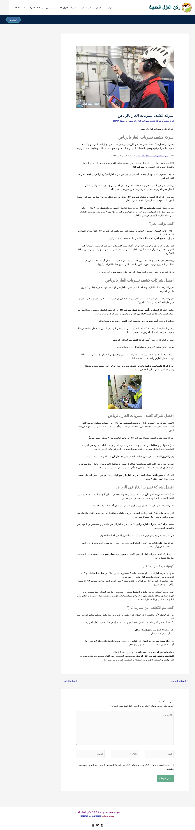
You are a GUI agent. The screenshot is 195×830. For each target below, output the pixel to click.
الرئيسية (108, 7)
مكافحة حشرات (35, 7)
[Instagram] (93, 825)
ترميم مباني (51, 7)
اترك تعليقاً (169, 120)
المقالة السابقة (180, 681)
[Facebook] (102, 825)
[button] (80, 7)
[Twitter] (97, 825)
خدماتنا (21, 7)
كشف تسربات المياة (91, 7)
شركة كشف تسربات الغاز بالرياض (145, 120)
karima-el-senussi (90, 815)
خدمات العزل (69, 7)
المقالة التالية (69, 681)
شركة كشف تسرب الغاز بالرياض (152, 155)
